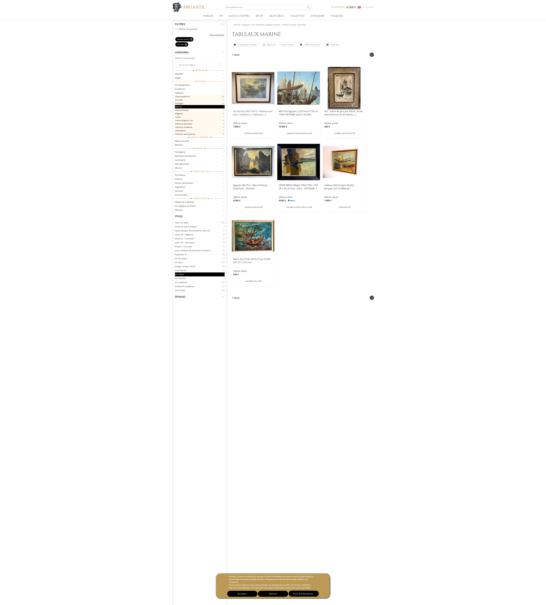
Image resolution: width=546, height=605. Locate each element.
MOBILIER (199, 70)
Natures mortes (199, 110)
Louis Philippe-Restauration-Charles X (200, 250)
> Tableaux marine (288, 24)
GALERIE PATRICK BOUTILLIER (299, 133)
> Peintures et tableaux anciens (267, 24)
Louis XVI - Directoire (200, 242)
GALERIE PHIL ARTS (254, 281)
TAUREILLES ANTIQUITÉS (344, 133)
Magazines (337, 15)
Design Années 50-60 (200, 266)
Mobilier (208, 15)
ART (200, 81)
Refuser (273, 593)
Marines (199, 106)
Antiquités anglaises (200, 286)
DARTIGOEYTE (345, 207)
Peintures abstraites (199, 124)
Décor (259, 15)
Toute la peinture (199, 96)
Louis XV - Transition (200, 238)
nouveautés (338, 7)
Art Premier (200, 278)
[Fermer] (191, 39)
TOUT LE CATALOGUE (185, 58)
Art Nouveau (200, 258)
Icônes (199, 117)
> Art (252, 24)
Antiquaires (318, 15)
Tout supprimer (216, 35)
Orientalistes (199, 130)
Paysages (199, 103)
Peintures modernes (199, 127)
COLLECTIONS (199, 198)
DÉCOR (200, 148)
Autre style (200, 290)
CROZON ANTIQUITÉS (254, 133)
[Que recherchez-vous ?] (308, 7)
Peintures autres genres (199, 134)
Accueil (237, 24)
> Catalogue (245, 24)
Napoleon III (200, 254)
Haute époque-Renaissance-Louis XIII (200, 230)
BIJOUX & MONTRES (199, 137)
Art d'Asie (200, 274)
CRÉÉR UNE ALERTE (312, 44)
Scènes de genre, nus (199, 120)
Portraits (199, 100)
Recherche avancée (188, 29)
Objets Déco (276, 15)
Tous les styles (200, 222)
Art (221, 15)
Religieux (199, 113)
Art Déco (200, 262)
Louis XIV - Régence (200, 234)
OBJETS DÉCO (199, 171)
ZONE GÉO (334, 44)
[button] (269, 45)
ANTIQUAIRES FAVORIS (247, 44)
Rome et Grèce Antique (200, 226)
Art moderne (200, 282)
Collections (297, 15)
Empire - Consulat (200, 246)
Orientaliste (200, 270)
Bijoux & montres (239, 15)
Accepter (242, 593)
